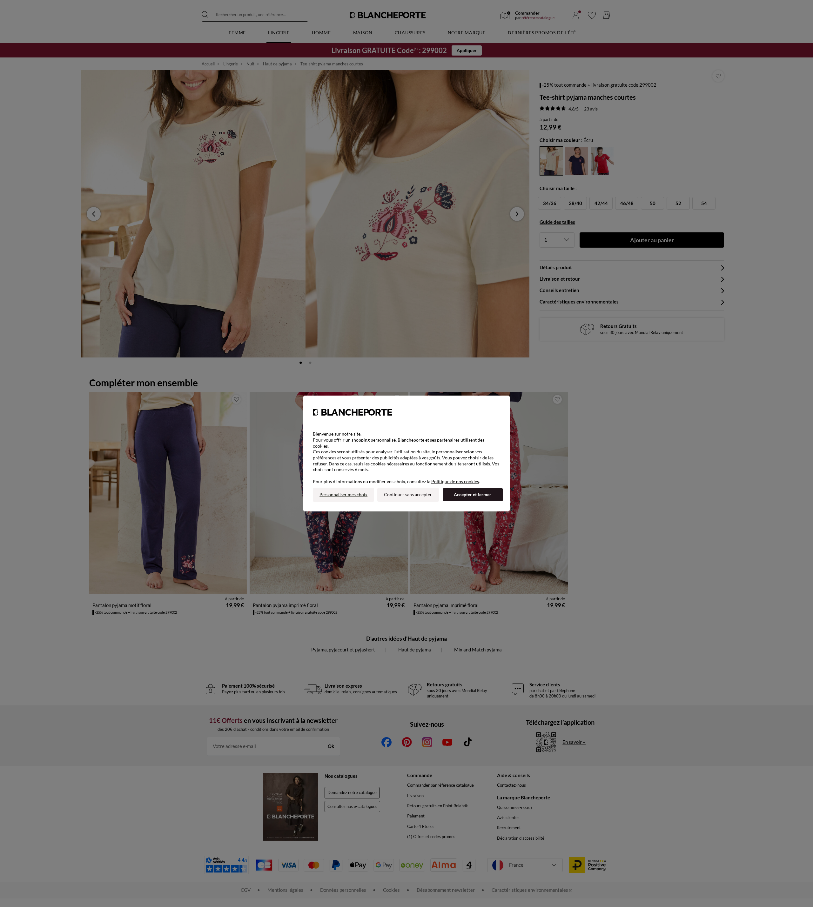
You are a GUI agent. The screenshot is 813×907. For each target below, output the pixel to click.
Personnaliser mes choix (343, 494)
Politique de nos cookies (455, 481)
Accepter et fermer (472, 494)
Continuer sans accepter (408, 494)
